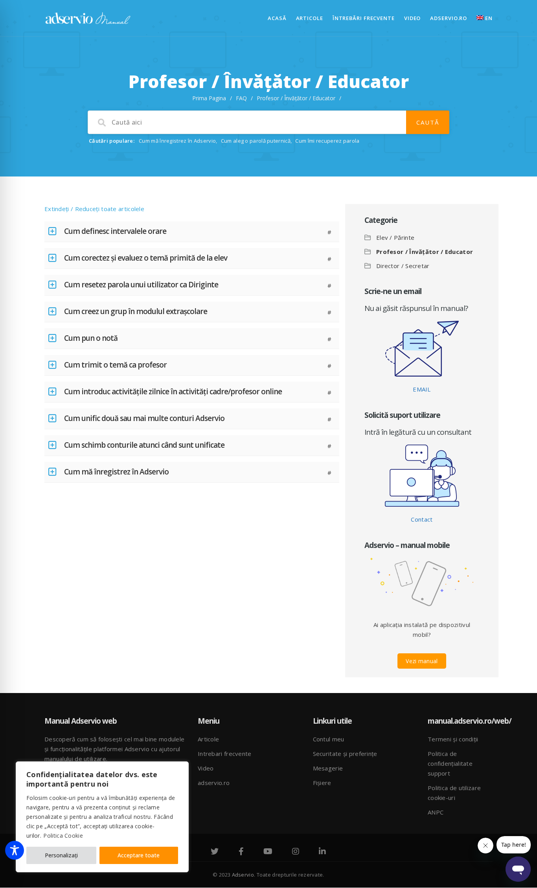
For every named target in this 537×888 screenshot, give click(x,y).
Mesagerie (328, 768)
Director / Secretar (403, 266)
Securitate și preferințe (345, 753)
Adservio (243, 874)
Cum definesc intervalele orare (115, 231)
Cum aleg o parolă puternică (256, 140)
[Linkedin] (322, 852)
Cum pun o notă (91, 338)
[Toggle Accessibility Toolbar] (14, 850)
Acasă (277, 18)
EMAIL (422, 389)
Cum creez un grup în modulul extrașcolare (135, 311)
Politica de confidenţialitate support (450, 763)
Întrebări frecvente (364, 18)
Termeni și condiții (453, 739)
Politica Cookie (63, 835)
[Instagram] (295, 852)
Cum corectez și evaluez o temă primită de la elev (145, 258)
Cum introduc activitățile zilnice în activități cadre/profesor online (173, 391)
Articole (309, 18)
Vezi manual (422, 661)
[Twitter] (214, 852)
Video (412, 18)
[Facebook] (241, 852)
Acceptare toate (139, 855)
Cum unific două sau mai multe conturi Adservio (144, 418)
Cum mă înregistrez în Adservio (177, 140)
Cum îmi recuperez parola (327, 140)
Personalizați (61, 855)
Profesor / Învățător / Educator (424, 252)
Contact (421, 519)
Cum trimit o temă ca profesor (115, 365)
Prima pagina (209, 98)
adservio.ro (448, 18)
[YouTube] (268, 852)
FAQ (241, 98)
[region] (102, 816)
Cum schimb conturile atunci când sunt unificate (144, 445)
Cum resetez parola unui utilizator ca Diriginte (141, 284)
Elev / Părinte (395, 237)
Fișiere (322, 783)
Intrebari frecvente (225, 753)
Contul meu (328, 739)
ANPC (435, 812)
